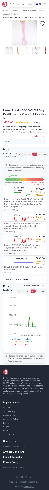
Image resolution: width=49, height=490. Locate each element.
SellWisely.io (29, 487)
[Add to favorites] (42, 23)
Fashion (14, 11)
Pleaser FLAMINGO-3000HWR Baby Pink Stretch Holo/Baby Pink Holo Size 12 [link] (24, 17)
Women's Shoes (36, 11)
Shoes (24, 11)
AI (32, 4)
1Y (39, 154)
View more (39, 136)
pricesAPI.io (33, 482)
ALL (44, 154)
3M (30, 154)
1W (20, 154)
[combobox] (21, 4)
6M (35, 154)
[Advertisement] (24, 82)
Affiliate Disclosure (13, 451)
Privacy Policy (11, 462)
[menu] (44, 4)
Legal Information (13, 457)
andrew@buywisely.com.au (14, 446)
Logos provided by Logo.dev (14, 467)
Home (5, 11)
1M (25, 154)
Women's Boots (9, 14)
